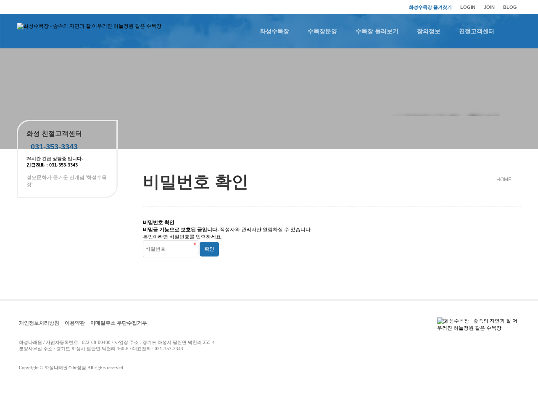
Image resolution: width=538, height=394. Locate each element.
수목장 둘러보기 (377, 31)
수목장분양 (322, 31)
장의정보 (428, 31)
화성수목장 (274, 31)
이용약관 (75, 323)
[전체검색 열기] (512, 31)
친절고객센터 (476, 31)
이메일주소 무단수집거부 (118, 323)
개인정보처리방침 (39, 323)
